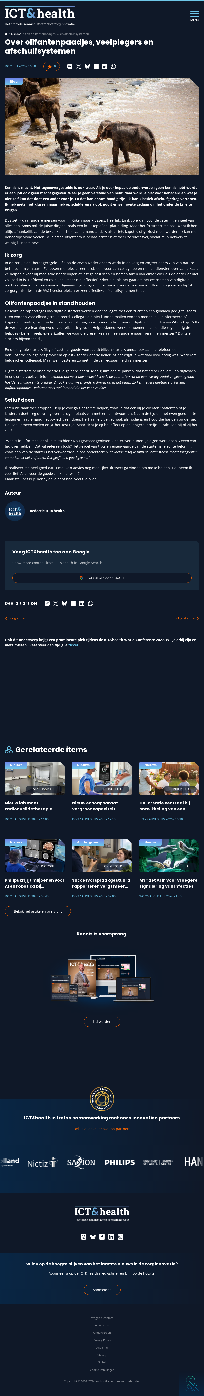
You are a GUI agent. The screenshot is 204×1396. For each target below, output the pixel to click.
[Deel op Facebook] (96, 66)
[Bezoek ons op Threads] (83, 1237)
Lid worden (102, 1021)
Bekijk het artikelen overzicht (38, 911)
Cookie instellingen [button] (102, 1370)
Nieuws (16, 33)
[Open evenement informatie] (191, 1383)
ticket (73, 645)
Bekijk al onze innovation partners (102, 1128)
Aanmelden (102, 1290)
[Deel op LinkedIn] (104, 66)
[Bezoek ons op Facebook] (102, 1237)
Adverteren (102, 1325)
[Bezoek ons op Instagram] (120, 1237)
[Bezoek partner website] (31, 1162)
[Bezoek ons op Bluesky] (93, 1237)
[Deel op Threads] (69, 66)
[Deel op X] (78, 66)
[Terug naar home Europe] (40, 16)
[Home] (6, 34)
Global (102, 1362)
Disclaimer (102, 1347)
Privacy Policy (102, 1340)
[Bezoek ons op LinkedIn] (111, 1237)
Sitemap (102, 1355)
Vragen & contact (102, 1318)
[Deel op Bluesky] (87, 66)
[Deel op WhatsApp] (113, 66)
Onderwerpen (102, 1332)
